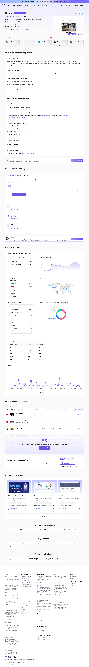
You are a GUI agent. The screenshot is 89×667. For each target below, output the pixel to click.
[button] (71, 409)
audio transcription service (26, 584)
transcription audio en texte (26, 576)
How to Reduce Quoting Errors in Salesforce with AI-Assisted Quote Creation (43, 584)
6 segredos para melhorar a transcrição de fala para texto (10, 617)
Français (40, 662)
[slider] (9, 16)
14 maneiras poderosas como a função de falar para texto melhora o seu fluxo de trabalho (12, 636)
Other (39, 632)
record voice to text (24, 599)
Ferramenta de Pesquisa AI (22, 505)
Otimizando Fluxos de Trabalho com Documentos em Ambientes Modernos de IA (60, 577)
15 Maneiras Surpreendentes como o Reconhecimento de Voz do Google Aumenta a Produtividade (12, 594)
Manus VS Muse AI (20, 529)
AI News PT (39, 618)
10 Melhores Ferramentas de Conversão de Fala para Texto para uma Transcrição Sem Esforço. (11, 585)
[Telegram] (72, 585)
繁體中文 (15, 662)
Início (6, 9)
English (6, 662)
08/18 (39, 637)
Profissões (54, 5)
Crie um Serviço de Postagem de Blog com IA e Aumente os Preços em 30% (60, 588)
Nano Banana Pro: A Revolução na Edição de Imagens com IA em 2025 (61, 581)
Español (31, 662)
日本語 (23, 662)
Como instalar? (76, 466)
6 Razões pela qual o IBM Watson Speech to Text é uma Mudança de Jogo (11, 631)
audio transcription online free (26, 586)
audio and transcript (25, 592)
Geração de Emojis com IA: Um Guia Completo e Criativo (61, 605)
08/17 (44, 637)
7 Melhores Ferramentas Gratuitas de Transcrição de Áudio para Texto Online (11, 598)
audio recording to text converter (27, 601)
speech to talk (23, 613)
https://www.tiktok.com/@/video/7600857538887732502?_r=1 (76, 428)
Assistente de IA (12, 9)
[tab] (44, 37)
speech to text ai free (25, 611)
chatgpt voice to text (25, 605)
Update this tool (80, 34)
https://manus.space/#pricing (28, 147)
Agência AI (27, 29)
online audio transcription (26, 578)
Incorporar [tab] (57, 37)
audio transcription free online (26, 588)
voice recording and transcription (27, 603)
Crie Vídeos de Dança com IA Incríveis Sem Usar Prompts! (59, 584)
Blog (38, 616)
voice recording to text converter (27, 596)
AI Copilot (33, 29)
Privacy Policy (72, 578)
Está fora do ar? (40, 623)
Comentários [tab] (25, 37)
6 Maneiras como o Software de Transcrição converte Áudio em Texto (12, 624)
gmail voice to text (24, 607)
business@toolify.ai (73, 583)
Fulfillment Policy (73, 576)
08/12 (39, 639)
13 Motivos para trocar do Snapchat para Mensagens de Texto (12, 577)
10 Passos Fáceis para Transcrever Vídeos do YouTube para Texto (11, 653)
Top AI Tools (39, 622)
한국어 (19, 662)
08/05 (49, 642)
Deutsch (36, 662)
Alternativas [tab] (65, 37)
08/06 (44, 642)
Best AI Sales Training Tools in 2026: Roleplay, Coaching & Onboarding (44, 604)
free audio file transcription (26, 580)
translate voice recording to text (27, 597)
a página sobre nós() (26, 128)
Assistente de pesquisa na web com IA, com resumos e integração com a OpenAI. (17, 499)
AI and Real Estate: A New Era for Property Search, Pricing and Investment (43, 600)
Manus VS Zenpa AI (44, 529)
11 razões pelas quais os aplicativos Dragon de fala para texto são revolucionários (12, 613)
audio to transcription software (27, 590)
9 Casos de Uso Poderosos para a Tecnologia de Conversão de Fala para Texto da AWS (11, 649)
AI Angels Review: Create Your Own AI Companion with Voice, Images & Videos (44, 596)
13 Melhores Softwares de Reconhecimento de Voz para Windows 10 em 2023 (10, 606)
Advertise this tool (71, 34)
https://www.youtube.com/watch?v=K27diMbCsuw (76, 421)
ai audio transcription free (26, 594)
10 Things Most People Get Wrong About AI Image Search (44, 577)
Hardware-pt (39, 620)
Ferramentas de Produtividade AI (48, 505)
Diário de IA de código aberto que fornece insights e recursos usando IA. (70, 499)
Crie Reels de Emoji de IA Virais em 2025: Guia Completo (60, 595)
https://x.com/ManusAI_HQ (27, 153)
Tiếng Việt (45, 662)
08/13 (49, 637)
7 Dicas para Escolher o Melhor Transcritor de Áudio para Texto (11, 609)
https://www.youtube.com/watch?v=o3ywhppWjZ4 (76, 414)
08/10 (49, 639)
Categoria (33, 5)
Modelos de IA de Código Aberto (66, 505)
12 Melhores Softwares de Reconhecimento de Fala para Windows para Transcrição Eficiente (11, 640)
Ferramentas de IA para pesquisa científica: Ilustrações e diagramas (60, 592)
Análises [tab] (33, 37)
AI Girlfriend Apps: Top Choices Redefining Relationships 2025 (43, 580)
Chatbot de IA (37, 505)
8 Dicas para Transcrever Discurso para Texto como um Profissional (11, 628)
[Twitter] (70, 585)
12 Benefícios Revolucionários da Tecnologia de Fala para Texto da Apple (11, 645)
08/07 (39, 642)
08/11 (44, 639)
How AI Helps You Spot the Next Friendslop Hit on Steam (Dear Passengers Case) (43, 591)
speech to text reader (25, 609)
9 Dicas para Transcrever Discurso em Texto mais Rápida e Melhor (11, 602)
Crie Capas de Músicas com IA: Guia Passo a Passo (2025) (61, 598)
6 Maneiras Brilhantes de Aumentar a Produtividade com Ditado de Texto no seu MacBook (12, 621)
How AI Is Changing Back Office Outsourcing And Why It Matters (43, 588)
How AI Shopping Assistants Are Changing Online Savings (43, 610)
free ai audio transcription (26, 582)
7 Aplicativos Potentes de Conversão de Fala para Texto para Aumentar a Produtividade (12, 581)
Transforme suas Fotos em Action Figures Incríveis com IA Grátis (60, 601)
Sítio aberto (12, 508)
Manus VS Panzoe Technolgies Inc (68, 529)
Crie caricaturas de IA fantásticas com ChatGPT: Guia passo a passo (60, 608)
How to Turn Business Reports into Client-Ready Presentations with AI (44, 607)
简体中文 (10, 662)
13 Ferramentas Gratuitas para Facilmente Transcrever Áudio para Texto (11, 589)
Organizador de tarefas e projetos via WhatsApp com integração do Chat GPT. (44, 499)
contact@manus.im (46, 115)
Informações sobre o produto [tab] (12, 37)
